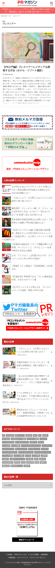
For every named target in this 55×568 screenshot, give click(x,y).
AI (3, 435)
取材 (36, 459)
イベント (43, 439)
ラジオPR (35, 456)
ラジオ (28, 456)
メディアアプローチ (10, 452)
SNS (35, 435)
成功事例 (30, 462)
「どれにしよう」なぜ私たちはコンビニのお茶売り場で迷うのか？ (32, 199)
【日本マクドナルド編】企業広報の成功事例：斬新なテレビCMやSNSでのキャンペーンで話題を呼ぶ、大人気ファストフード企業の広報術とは (27, 234)
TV (40, 435)
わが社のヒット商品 (18, 439)
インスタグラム (8, 442)
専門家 (17, 462)
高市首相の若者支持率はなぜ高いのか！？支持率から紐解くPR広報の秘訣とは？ (32, 221)
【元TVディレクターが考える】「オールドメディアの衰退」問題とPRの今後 (31, 288)
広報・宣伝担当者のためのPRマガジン (30, 562)
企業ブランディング (17, 459)
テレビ (41, 442)
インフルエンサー (22, 442)
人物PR (44, 456)
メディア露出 (19, 456)
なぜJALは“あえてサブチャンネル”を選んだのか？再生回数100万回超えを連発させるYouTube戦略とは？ (31, 189)
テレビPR (6, 445)
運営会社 (12, 557)
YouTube (6, 439)
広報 (23, 462)
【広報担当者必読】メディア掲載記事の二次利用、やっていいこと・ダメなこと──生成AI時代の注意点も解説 (32, 247)
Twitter (45, 435)
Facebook (10, 435)
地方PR (42, 459)
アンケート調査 (32, 439)
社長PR (26, 466)
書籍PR (43, 462)
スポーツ (33, 442)
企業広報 (29, 459)
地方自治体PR (8, 462)
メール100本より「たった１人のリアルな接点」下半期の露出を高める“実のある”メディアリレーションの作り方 (26, 397)
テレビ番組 (16, 445)
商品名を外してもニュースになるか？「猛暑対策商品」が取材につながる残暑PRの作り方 (33, 412)
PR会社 (28, 435)
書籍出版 (6, 466)
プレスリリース (21, 449)
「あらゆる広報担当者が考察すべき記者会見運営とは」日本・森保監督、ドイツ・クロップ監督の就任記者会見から (26, 380)
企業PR (5, 459)
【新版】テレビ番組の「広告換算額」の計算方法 (32, 267)
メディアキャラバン (26, 452)
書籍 (36, 462)
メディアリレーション (42, 452)
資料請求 (45, 554)
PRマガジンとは (20, 554)
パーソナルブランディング (31, 445)
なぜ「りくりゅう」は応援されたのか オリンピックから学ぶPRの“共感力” (32, 257)
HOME (10, 554)
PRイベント (20, 435)
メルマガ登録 (34, 554)
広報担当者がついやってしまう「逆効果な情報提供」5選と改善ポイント (33, 365)
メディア (45, 449)
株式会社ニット (16, 466)
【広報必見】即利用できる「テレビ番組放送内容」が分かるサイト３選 (32, 278)
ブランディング (8, 449)
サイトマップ (23, 557)
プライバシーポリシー (38, 557)
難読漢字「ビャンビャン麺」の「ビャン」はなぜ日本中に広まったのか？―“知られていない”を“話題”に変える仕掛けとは (32, 211)
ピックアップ (47, 445)
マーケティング (34, 449)
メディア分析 (7, 456)
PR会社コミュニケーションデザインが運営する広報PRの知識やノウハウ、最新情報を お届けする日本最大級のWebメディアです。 (28, 10)
